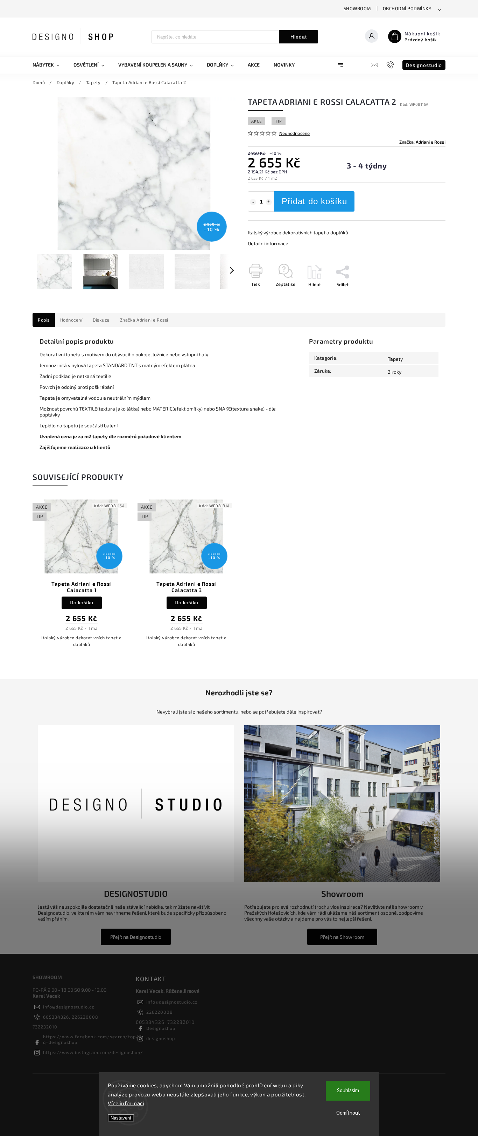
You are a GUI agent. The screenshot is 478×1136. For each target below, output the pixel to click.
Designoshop (160, 1028)
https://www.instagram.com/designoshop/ (93, 1052)
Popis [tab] (44, 320)
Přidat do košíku (314, 201)
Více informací (126, 1103)
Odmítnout (348, 1113)
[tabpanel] (82, 577)
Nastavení (121, 1118)
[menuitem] (49, 65)
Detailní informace (268, 243)
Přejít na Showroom (342, 937)
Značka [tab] (144, 320)
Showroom (357, 8)
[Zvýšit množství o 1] (269, 202)
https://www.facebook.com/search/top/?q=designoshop (92, 1039)
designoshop (160, 1038)
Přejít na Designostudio (135, 937)
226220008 (159, 1012)
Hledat (298, 37)
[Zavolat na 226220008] (391, 65)
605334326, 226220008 (70, 1017)
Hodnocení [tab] (71, 320)
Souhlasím (348, 1090)
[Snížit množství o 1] (253, 202)
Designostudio (424, 65)
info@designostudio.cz (68, 1007)
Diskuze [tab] (101, 320)
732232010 (45, 1027)
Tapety (395, 359)
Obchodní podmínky (407, 8)
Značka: (422, 142)
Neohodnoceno (294, 133)
